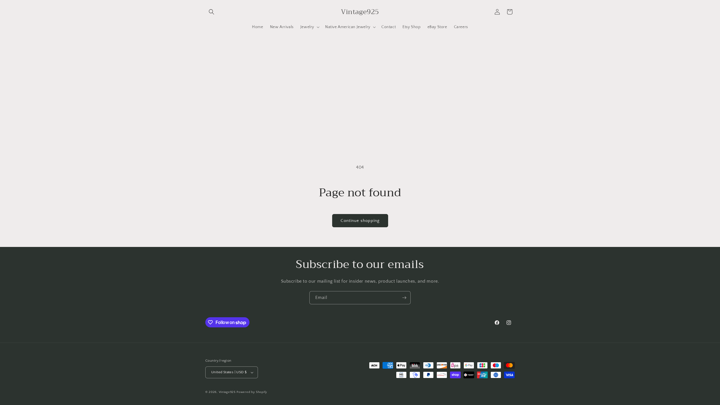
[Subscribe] (404, 297)
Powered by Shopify (252, 392)
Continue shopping (360, 220)
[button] (211, 12)
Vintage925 (227, 392)
